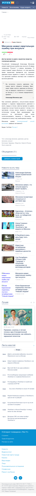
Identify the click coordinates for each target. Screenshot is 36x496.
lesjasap (24, 36)
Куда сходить (25, 7)
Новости (5, 7)
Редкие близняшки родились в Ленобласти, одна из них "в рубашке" (21, 392)
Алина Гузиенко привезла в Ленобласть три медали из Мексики (21, 357)
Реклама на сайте (7, 441)
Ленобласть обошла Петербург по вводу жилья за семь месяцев (20, 406)
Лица (3, 463)
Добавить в (13, 42)
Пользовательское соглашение (13, 466)
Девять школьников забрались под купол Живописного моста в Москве (20, 351)
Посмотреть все (9, 153)
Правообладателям (8, 438)
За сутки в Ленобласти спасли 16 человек (21, 384)
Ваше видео (6, 460)
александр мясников (11, 139)
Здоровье (11, 143)
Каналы (4, 458)
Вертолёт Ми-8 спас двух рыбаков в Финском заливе (18, 364)
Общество (18, 143)
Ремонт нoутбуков (8, 472)
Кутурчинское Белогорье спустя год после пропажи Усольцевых (20, 399)
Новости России (26, 143)
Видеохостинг (7, 452)
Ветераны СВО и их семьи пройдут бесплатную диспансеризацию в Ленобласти (18, 414)
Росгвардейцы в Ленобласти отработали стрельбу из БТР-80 (20, 378)
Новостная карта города (10, 455)
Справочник (6, 469)
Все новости (33, 341)
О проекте (5, 435)
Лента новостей (6, 145)
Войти (33, 3)
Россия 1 (15, 127)
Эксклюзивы (14, 7)
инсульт (10, 141)
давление (21, 139)
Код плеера (31, 37)
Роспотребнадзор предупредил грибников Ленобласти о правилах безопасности (20, 371)
